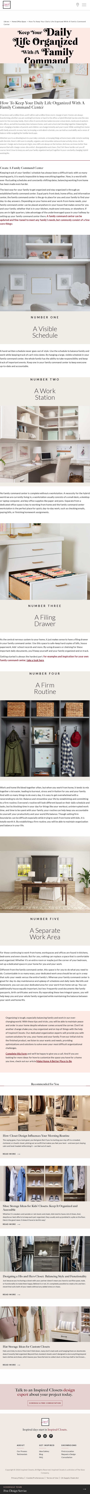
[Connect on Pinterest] (51, 1436)
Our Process (22, 1451)
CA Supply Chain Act (70, 1478)
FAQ (41, 1457)
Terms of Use (52, 1478)
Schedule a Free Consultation (45, 1403)
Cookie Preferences (35, 1478)
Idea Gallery (44, 1451)
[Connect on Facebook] (39, 1436)
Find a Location (67, 1451)
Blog (41, 1454)
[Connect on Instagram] (45, 1436)
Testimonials (22, 1454)
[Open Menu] (84, 5)
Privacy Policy (17, 1478)
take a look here (35, 660)
